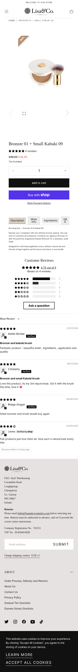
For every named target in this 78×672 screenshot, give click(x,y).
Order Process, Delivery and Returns (26, 580)
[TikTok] (41, 622)
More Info (34, 220)
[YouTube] (33, 622)
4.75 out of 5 (48, 267)
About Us (9, 586)
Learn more (19, 655)
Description (17, 220)
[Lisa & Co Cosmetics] (16, 469)
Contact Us (11, 591)
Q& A (65, 220)
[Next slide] (67, 113)
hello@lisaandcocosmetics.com (34, 513)
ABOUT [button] (9, 572)
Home (12, 20)
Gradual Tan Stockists (17, 602)
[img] (8, 328)
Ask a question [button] (39, 305)
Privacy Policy (12, 597)
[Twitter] (7, 622)
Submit (61, 544)
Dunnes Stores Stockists (18, 608)
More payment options (39, 203)
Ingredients (50, 220)
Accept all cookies (29, 662)
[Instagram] (15, 622)
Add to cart (39, 183)
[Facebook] (24, 622)
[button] (6, 11)
